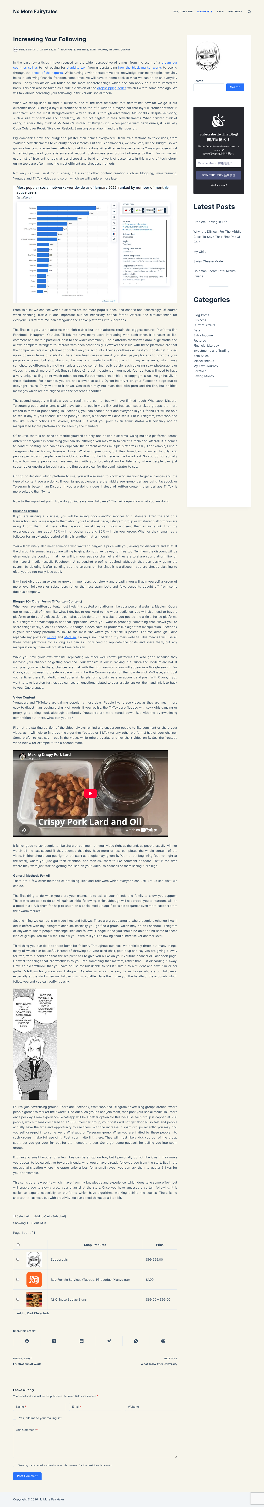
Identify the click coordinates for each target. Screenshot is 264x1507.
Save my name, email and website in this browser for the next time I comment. (65, 1465)
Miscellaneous (203, 361)
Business (82, 49)
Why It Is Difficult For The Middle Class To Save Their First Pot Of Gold (217, 237)
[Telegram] (109, 1341)
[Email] (163, 1341)
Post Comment (27, 1476)
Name (21, 1406)
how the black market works (140, 67)
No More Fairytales (35, 11)
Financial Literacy (206, 345)
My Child (199, 252)
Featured (199, 340)
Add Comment (27, 1430)
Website (133, 1406)
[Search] (249, 11)
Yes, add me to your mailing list (39, 1418)
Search (198, 81)
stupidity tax (76, 67)
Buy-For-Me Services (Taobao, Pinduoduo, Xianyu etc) (90, 1280)
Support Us (59, 1259)
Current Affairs (204, 325)
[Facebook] (27, 1341)
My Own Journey (119, 49)
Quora (51, 637)
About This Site (182, 11)
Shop (220, 11)
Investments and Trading (211, 350)
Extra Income (98, 49)
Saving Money (203, 376)
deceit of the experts (47, 73)
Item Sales (201, 356)
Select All (23, 1216)
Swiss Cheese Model (208, 261)
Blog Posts (204, 11)
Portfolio (235, 11)
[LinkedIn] (81, 1341)
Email (77, 1406)
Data (196, 330)
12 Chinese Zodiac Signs (69, 1299)
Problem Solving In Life (210, 222)
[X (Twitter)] (54, 1341)
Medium (70, 637)
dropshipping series (111, 88)
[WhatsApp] (136, 1341)
